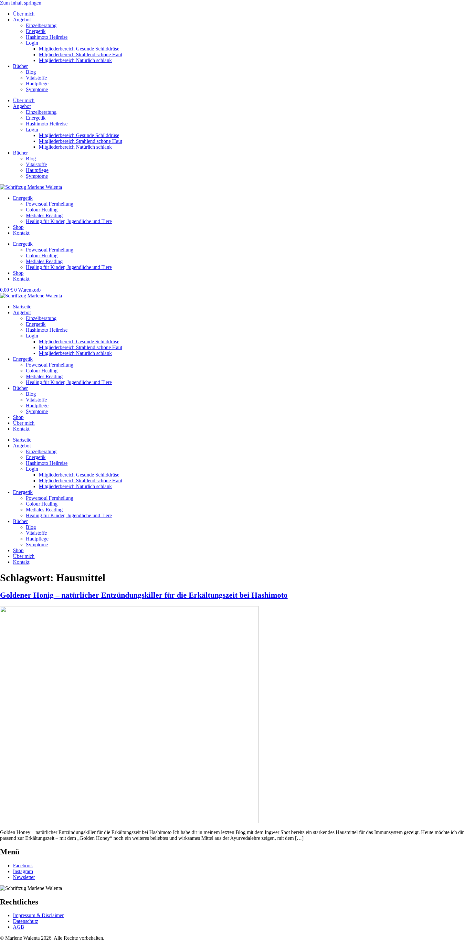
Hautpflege (37, 83)
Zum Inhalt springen (20, 2)
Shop (18, 227)
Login (32, 43)
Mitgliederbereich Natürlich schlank (75, 60)
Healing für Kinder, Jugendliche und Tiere (69, 221)
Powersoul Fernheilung (49, 204)
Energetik (36, 31)
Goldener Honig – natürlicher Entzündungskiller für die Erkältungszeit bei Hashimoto (144, 595)
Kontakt (21, 233)
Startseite (22, 306)
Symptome (37, 89)
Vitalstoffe (36, 77)
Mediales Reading (44, 215)
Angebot (22, 19)
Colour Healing (42, 209)
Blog (31, 72)
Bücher (20, 66)
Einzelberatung (41, 25)
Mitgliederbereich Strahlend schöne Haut (80, 54)
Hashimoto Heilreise (47, 37)
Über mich (24, 13)
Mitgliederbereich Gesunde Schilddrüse (79, 48)
